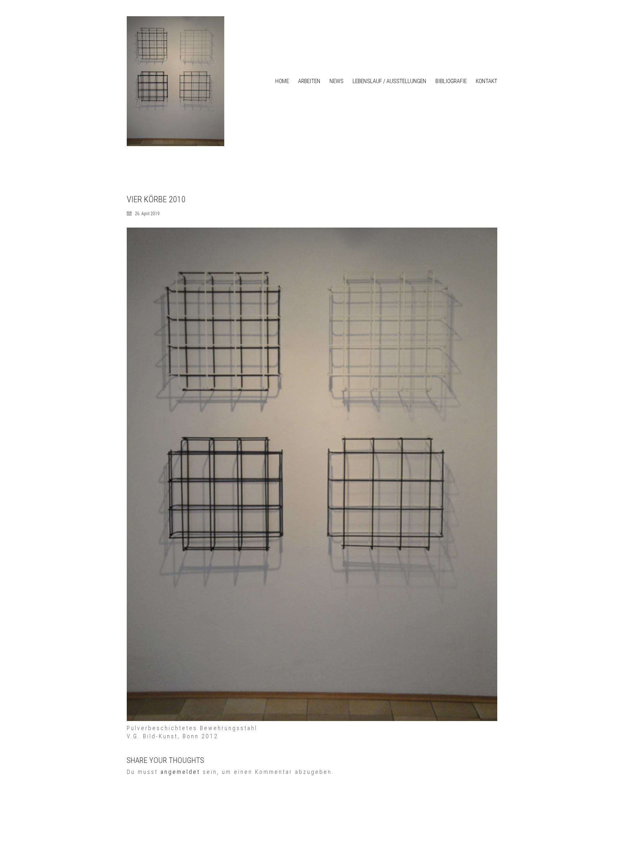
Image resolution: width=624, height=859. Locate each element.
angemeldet (180, 771)
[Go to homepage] (175, 81)
